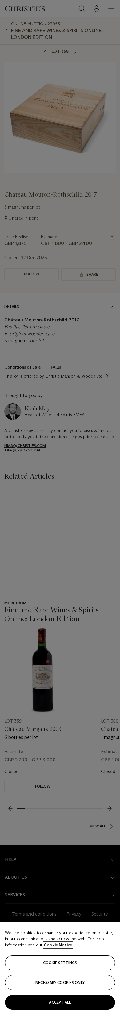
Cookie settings (60, 962)
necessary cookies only (60, 982)
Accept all (60, 1002)
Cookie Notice (58, 945)
